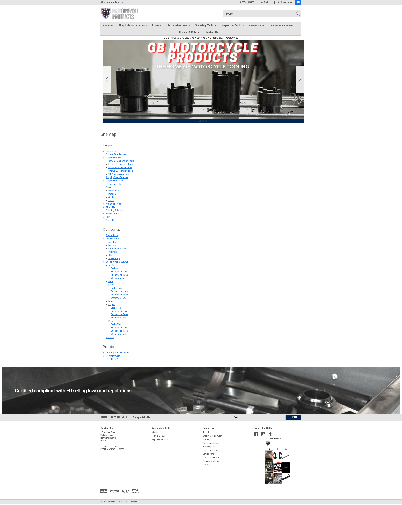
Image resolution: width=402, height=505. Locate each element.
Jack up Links (115, 184)
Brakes (156, 25)
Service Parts (256, 25)
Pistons (112, 194)
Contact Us (212, 32)
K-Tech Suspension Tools (120, 164)
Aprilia (111, 265)
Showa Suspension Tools (120, 171)
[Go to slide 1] (200, 121)
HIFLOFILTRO (112, 359)
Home (109, 217)
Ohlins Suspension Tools (120, 167)
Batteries (112, 245)
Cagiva (111, 304)
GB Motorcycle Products (111, 2)
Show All (110, 220)
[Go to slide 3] (107, 79)
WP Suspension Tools (119, 174)
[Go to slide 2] (300, 79)
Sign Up (162, 436)
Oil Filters (112, 252)
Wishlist (267, 2)
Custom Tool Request (281, 25)
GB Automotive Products (118, 352)
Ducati (111, 321)
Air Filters (113, 242)
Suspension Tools (231, 25)
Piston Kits (113, 190)
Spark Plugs (114, 258)
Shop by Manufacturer (131, 25)
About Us (108, 25)
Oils (110, 255)
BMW (111, 285)
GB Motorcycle (113, 356)
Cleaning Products (117, 248)
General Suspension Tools (121, 161)
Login (154, 436)
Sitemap (133, 502)
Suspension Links (178, 25)
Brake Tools (116, 288)
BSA (110, 301)
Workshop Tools (204, 25)
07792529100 (248, 2)
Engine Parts (112, 235)
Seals (111, 197)
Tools (111, 200)
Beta (110, 281)
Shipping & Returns (189, 32)
